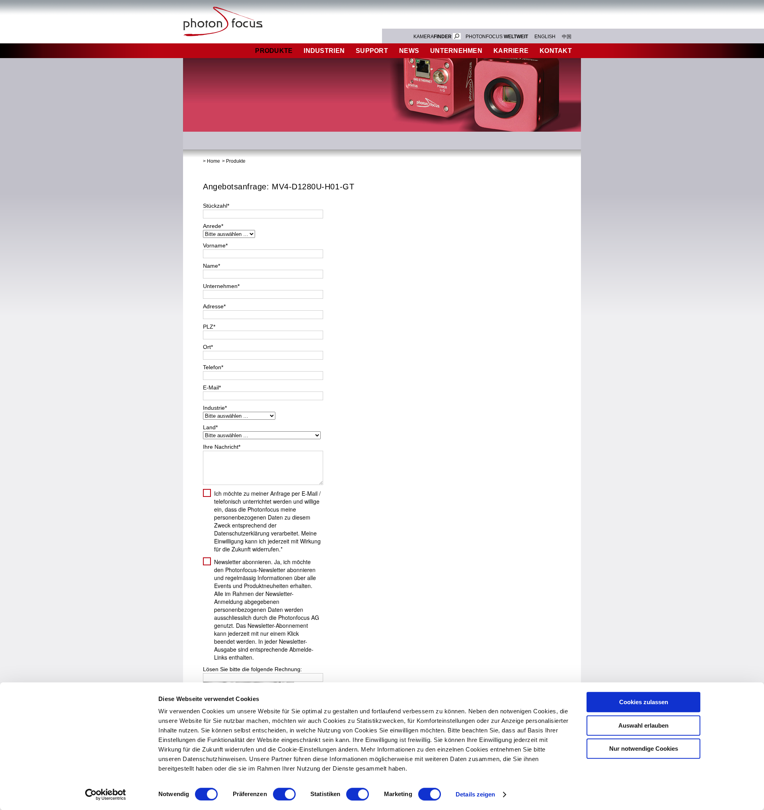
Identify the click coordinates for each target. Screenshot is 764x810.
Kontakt (556, 50)
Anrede (213, 226)
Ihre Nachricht (221, 447)
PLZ (209, 326)
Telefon (213, 367)
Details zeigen (475, 794)
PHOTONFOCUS (497, 36)
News (409, 50)
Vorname (215, 245)
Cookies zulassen (643, 702)
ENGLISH (544, 36)
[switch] (284, 794)
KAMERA (432, 36)
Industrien (324, 50)
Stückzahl (216, 205)
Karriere (510, 50)
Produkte (273, 50)
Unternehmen (456, 50)
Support (372, 50)
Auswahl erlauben (643, 725)
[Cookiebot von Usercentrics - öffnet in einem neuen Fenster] (105, 794)
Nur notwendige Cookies (643, 748)
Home (213, 161)
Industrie (215, 408)
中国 (566, 36)
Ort (208, 347)
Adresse (214, 306)
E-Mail (212, 387)
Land (210, 427)
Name (211, 266)
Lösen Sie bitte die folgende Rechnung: (252, 669)
